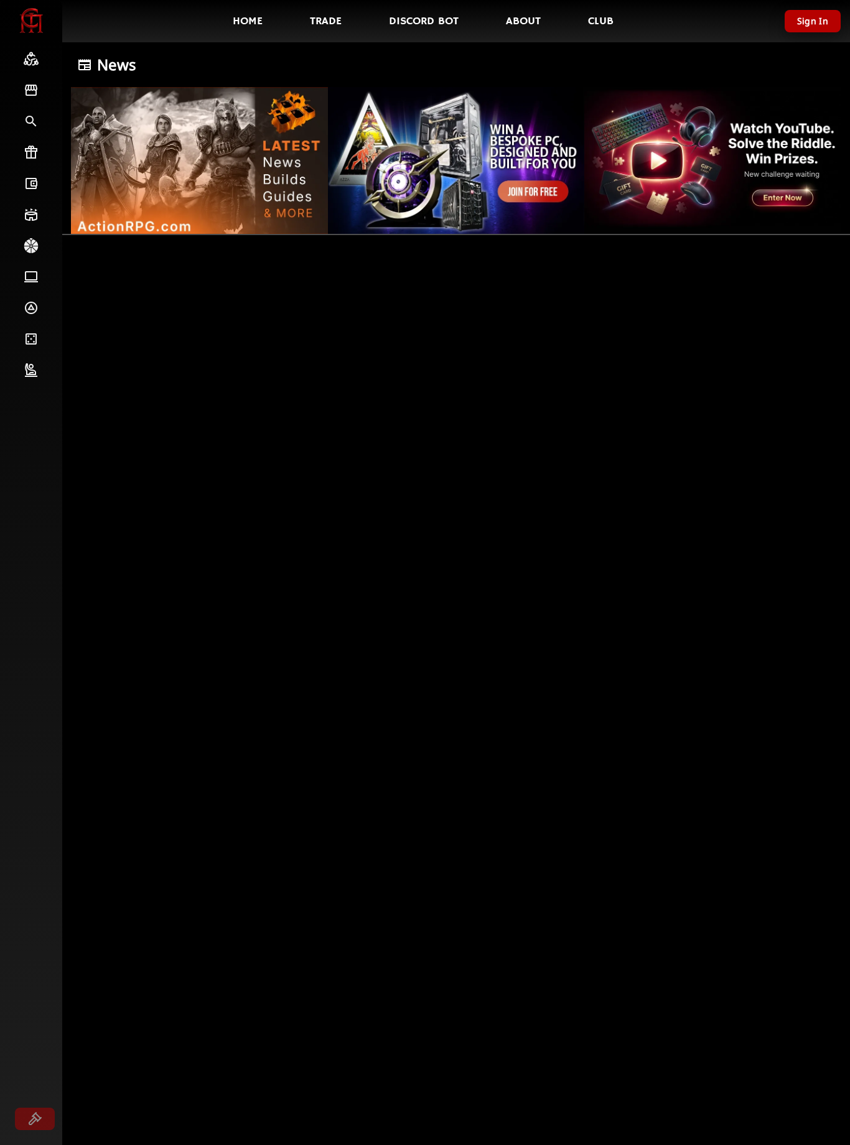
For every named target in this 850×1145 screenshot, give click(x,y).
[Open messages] (35, 1119)
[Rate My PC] (31, 276)
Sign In (812, 21)
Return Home (94, 272)
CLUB (601, 21)
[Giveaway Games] (31, 338)
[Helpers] (31, 370)
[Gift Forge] (31, 152)
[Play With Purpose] (31, 307)
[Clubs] (31, 59)
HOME (248, 21)
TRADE (326, 21)
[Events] (31, 214)
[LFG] (31, 121)
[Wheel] (31, 245)
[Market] (31, 90)
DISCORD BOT (424, 21)
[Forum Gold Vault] (31, 183)
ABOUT (523, 21)
